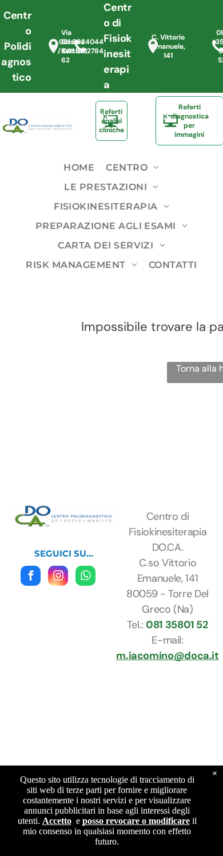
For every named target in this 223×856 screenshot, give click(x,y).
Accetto (56, 821)
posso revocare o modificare (136, 821)
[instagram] (58, 577)
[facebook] (31, 577)
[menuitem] (79, 167)
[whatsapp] (85, 577)
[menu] (205, 17)
